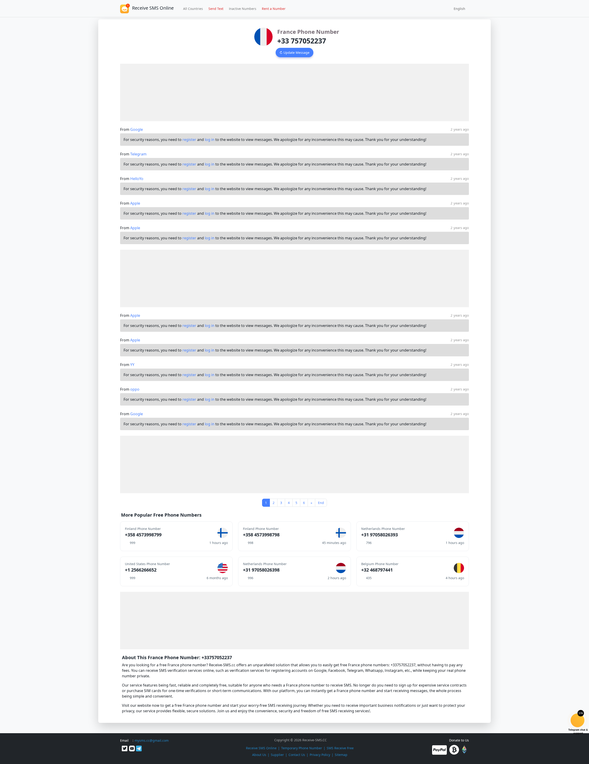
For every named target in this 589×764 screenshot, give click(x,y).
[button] (458, 8)
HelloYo (136, 178)
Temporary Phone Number (301, 748)
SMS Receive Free (340, 748)
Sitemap (341, 755)
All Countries (193, 8)
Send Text (215, 8)
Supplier (277, 755)
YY (132, 364)
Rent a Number (274, 8)
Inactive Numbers (242, 8)
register (189, 139)
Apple (135, 203)
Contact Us (297, 755)
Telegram (138, 154)
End (321, 503)
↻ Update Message (294, 52)
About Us (259, 755)
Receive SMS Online (261, 748)
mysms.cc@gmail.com (152, 740)
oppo (134, 389)
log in (209, 139)
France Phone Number (308, 31)
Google (136, 129)
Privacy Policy (320, 755)
